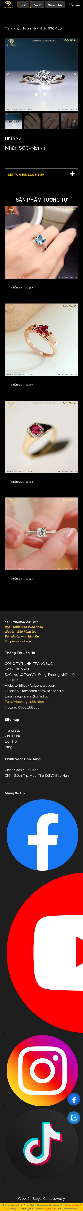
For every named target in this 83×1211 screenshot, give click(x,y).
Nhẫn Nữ (29, 28)
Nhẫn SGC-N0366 (22, 481)
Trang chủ (12, 28)
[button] (8, 74)
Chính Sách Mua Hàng (21, 770)
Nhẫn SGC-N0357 (22, 287)
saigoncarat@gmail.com (33, 696)
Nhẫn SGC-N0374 (22, 578)
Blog (8, 747)
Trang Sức (13, 730)
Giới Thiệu (12, 736)
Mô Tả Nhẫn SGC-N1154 (26, 175)
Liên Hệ (11, 741)
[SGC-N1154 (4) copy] (41, 74)
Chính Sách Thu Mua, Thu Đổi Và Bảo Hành (38, 775)
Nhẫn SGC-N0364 (22, 384)
